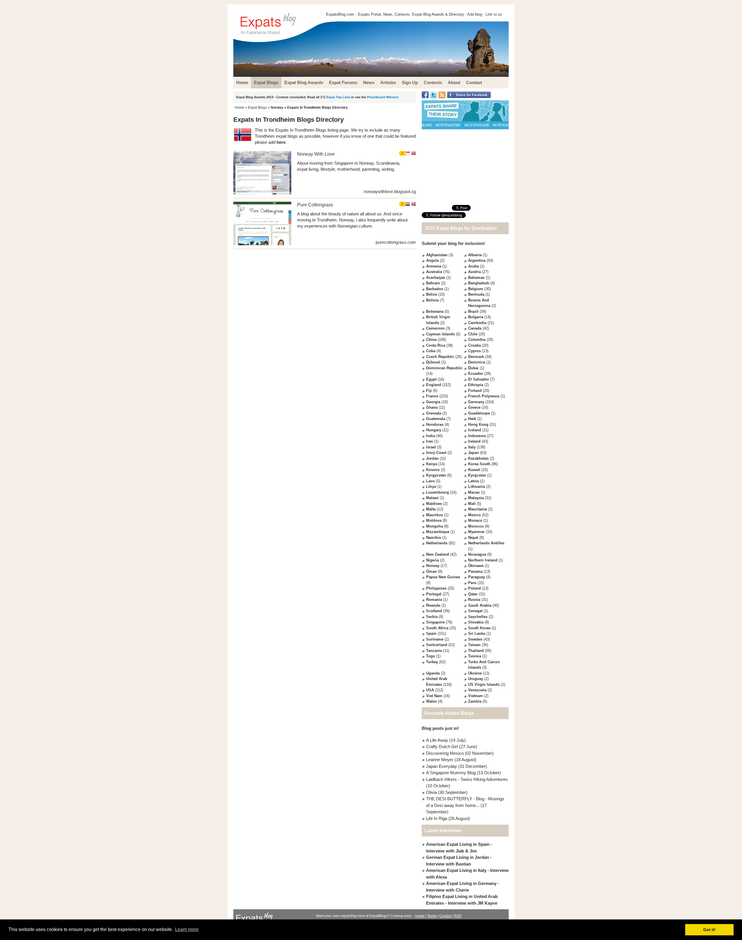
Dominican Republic (444, 368)
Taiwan (474, 645)
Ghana (432, 407)
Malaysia (476, 498)
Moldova (433, 520)
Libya (431, 486)
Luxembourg (437, 492)
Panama (475, 571)
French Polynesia (483, 396)
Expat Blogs (257, 108)
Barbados (434, 289)
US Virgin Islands (484, 684)
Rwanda (433, 605)
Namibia (433, 537)
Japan (473, 452)
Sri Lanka (476, 633)
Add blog (474, 14)
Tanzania (434, 650)
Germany (476, 402)
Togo (430, 656)
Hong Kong (478, 424)
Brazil (473, 311)
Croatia (474, 345)
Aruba (473, 266)
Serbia (432, 616)
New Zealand (437, 554)
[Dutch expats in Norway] (407, 204)
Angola (432, 260)
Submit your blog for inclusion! (453, 243)
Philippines (436, 588)
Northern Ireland (482, 560)
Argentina (476, 260)
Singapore (435, 622)
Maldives (434, 503)
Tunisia (474, 656)
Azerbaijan (435, 277)
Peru (472, 583)
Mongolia (434, 526)
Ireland (474, 441)
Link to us (493, 14)
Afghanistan (437, 255)
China (431, 339)
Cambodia (477, 323)
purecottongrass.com (396, 242)
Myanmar (476, 532)
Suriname (434, 639)
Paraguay (476, 577)
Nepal (473, 537)
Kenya (431, 464)
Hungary (433, 430)
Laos (430, 481)
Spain (431, 633)
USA (430, 690)
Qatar (473, 594)
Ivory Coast (436, 452)
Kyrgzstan (477, 475)
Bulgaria (475, 317)
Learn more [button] (187, 929)
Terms (432, 916)
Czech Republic (440, 356)
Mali (472, 503)
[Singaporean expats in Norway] (407, 154)
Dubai (473, 368)
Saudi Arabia (479, 605)
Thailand (476, 650)
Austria (474, 272)
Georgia (433, 402)
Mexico (474, 515)
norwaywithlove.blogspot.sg (390, 191)
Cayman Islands (440, 334)
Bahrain (433, 283)
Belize (431, 294)
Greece (474, 407)
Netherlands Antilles (486, 543)
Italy (472, 447)
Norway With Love (316, 154)
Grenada (433, 413)
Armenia (433, 266)
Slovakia (475, 622)
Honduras (434, 424)
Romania (434, 599)
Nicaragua (477, 554)
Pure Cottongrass (315, 204)
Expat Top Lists (338, 97)
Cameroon (435, 328)
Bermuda (476, 294)
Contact (445, 916)
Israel (431, 447)
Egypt (431, 379)
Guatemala (435, 419)
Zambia (474, 701)
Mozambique (437, 532)
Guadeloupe (479, 413)
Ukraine (475, 673)
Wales (431, 701)
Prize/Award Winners (383, 97)
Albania (475, 255)
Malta (431, 509)
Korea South (479, 464)
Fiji (429, 390)
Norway (277, 108)
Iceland (474, 430)
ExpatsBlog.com (340, 14)
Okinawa (475, 565)
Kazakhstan (478, 458)
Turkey (432, 662)
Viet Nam (434, 696)
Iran (429, 441)
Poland (474, 588)
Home (239, 108)
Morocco (476, 526)
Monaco (475, 520)
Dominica (476, 362)
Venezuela (477, 690)
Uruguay (475, 679)
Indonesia (477, 436)
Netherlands (437, 543)
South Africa (437, 628)
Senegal (475, 611)
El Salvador (478, 379)
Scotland (434, 611)
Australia (434, 272)
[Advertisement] (465, 167)
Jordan (432, 458)
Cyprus (474, 351)
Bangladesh (478, 283)
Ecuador (475, 373)
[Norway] (413, 154)
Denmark (476, 356)
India (430, 436)
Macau (474, 492)
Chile (472, 334)
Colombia (476, 339)
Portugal (433, 594)
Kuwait (474, 470)
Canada (474, 328)
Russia (474, 599)
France (432, 396)
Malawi (432, 498)
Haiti (472, 419)
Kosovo (433, 470)
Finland (475, 390)
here (281, 142)
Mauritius (434, 515)
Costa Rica (435, 345)
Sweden (475, 639)
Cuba (430, 351)
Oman (431, 571)
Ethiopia (475, 385)
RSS (457, 916)
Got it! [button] (709, 929)
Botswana (434, 311)
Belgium (475, 289)
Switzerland (436, 645)
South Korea (479, 628)
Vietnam (475, 696)
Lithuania (476, 486)
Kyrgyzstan (436, 475)
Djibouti (433, 362)
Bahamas (476, 277)
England (433, 385)
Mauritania (477, 509)
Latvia (473, 481)
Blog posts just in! (440, 728)
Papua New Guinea (443, 577)
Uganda (433, 673)
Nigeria (432, 560)
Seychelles (478, 616)
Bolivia (432, 300)
